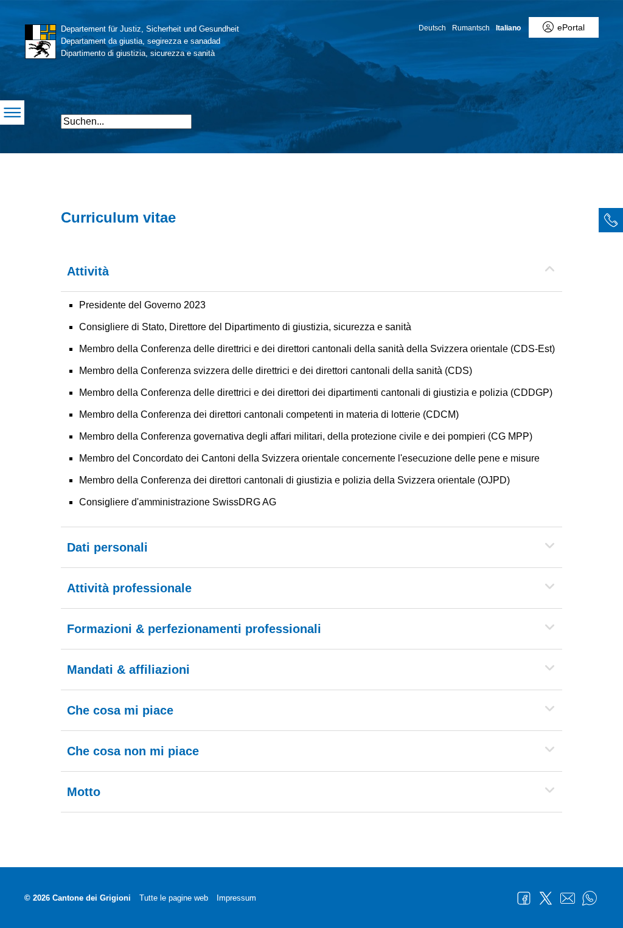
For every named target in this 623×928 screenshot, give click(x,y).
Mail (568, 898)
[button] (527, 116)
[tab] (611, 220)
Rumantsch (471, 28)
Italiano (508, 28)
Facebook (524, 898)
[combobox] (126, 121)
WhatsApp (589, 898)
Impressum (236, 897)
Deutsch (432, 28)
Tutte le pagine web (173, 897)
